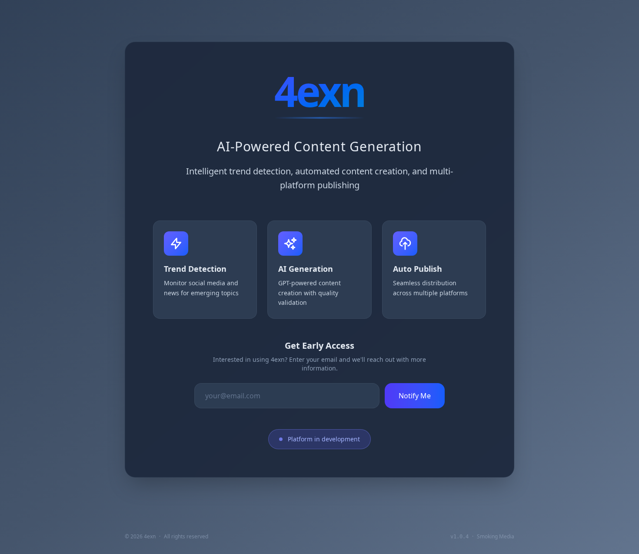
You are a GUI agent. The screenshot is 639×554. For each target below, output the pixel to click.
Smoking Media (495, 536)
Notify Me (415, 395)
